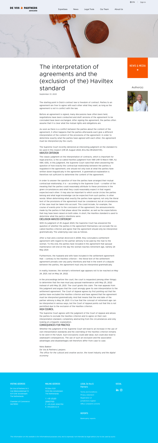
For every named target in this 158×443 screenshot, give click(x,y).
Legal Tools (89, 9)
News (75, 9)
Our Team (104, 9)
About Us (119, 9)
